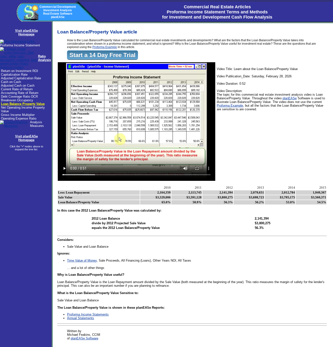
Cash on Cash (11, 82)
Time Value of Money (82, 260)
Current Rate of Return (17, 89)
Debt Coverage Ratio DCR (19, 96)
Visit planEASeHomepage (26, 32)
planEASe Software (84, 338)
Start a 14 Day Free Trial (102, 55)
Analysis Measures (37, 124)
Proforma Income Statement (20, 45)
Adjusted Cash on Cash (17, 85)
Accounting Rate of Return (19, 93)
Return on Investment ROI (19, 71)
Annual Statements (80, 318)
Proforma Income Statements (88, 314)
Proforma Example (104, 47)
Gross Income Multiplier (18, 115)
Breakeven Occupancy (17, 100)
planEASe (290, 98)
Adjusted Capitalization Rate (21, 78)
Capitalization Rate (14, 74)
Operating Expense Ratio (18, 118)
